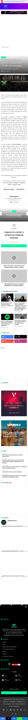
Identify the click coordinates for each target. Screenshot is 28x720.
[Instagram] (15, 202)
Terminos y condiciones (14, 706)
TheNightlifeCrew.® (20, 701)
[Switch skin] (23, 6)
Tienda (3, 644)
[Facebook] (11, 202)
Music (7, 47)
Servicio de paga (9, 189)
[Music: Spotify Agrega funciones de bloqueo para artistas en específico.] (7, 317)
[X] (13, 202)
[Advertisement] (14, 30)
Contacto (4, 653)
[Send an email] (9, 69)
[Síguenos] (26, 606)
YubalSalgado (5, 69)
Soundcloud (20, 189)
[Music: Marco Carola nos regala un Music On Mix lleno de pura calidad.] (21, 316)
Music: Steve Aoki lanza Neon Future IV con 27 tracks (14, 215)
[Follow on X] (8, 69)
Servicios (4, 642)
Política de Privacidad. (20, 703)
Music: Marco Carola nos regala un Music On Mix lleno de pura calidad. (21, 322)
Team (13, 703)
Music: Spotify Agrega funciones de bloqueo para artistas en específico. (7, 323)
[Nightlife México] (6, 6)
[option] (14, 214)
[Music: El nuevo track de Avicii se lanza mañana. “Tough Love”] (7, 297)
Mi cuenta (9, 703)
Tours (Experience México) (8, 649)
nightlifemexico (12, 520)
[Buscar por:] (26, 6)
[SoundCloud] (17, 202)
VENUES (4, 651)
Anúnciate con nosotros (7, 656)
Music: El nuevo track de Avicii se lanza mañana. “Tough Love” (7, 304)
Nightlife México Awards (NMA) (9, 646)
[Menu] (2, 6)
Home (3, 47)
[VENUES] (14, 12)
